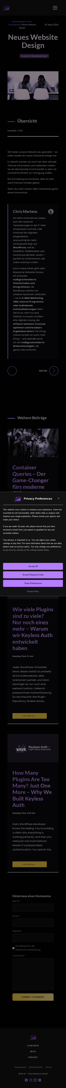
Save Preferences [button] (33, 583)
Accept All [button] (33, 566)
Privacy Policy (33, 591)
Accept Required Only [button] (33, 574)
